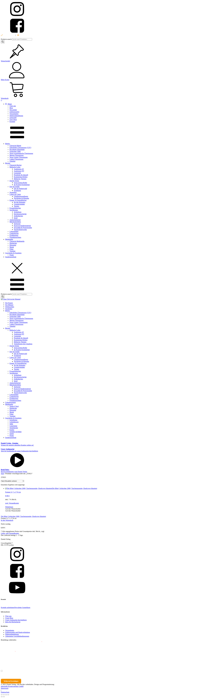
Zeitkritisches (18, 216)
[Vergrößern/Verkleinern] (2, 694)
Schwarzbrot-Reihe (20, 183)
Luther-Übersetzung (16, 159)
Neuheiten (13, 192)
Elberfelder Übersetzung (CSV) (20, 147)
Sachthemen (14, 210)
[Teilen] (6, 694)
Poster (12, 255)
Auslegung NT (19, 171)
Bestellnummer (9, 642)
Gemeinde (17, 173)
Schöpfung (17, 212)
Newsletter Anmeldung (22, 607)
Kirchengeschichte (20, 214)
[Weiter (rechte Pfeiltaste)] (4, 696)
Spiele (12, 434)
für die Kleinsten (19, 202)
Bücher (7, 163)
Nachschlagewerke (20, 229)
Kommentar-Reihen (20, 177)
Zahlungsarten (14, 112)
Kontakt (12, 121)
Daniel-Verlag (14, 181)
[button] (12, 509)
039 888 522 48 (8, 35)
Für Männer (9, 305)
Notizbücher (14, 428)
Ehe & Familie (15, 187)
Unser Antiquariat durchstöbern (16, 620)
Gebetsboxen (14, 422)
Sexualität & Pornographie (23, 228)
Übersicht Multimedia (17, 241)
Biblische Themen (20, 179)
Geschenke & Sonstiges (13, 253)
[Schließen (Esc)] (8, 694)
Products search (6, 39)
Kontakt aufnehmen (7, 607)
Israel (16, 218)
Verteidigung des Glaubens (23, 344)
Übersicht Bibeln (15, 146)
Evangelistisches (15, 208)
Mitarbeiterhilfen (15, 222)
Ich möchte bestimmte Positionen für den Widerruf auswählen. (26, 671)
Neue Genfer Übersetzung (19, 157)
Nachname (43, 661)
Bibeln (7, 144)
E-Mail (39, 642)
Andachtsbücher (15, 220)
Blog (11, 108)
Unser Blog (9, 618)
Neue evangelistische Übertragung (21, 153)
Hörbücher (13, 243)
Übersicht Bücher (16, 165)
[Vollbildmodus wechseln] (4, 694)
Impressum (4, 688)
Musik (12, 247)
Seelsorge (17, 224)
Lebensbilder (14, 231)
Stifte (11, 424)
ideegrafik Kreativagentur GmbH (12, 686)
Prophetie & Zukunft (21, 175)
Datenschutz (5, 692)
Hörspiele (13, 245)
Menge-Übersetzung (17, 155)
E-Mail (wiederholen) (8, 651)
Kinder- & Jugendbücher (18, 200)
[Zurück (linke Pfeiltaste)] (2, 696)
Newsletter (13, 110)
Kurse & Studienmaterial (22, 226)
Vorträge (12, 251)
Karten (12, 430)
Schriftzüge (13, 420)
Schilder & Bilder (16, 432)
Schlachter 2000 (15, 151)
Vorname (7, 661)
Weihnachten (9, 307)
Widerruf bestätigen (11, 681)
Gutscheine (13, 426)
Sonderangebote (10, 257)
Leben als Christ (15, 194)
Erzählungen (14, 235)
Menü (9, 104)
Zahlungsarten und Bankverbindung (17, 632)
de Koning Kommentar (22, 185)
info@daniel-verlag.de (27, 35)
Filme (11, 249)
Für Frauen (9, 303)
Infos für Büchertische (12, 622)
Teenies (16, 206)
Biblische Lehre (15, 167)
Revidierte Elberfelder (17, 149)
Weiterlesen (9, 507)
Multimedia (9, 239)
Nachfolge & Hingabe (21, 198)
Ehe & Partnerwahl (20, 188)
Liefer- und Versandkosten (10, 533)
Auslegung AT (19, 169)
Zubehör (12, 161)
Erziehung (17, 190)
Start (2, 473)
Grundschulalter (19, 204)
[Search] (3, 41)
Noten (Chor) (14, 406)
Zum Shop (13, 119)
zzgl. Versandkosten (12, 503)
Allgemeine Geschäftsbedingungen (17, 636)
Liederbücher (14, 233)
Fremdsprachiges (15, 237)
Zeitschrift (13, 118)
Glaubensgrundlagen (21, 196)
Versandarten (14, 114)
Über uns (13, 106)
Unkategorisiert (10, 402)
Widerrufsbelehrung (16, 116)
